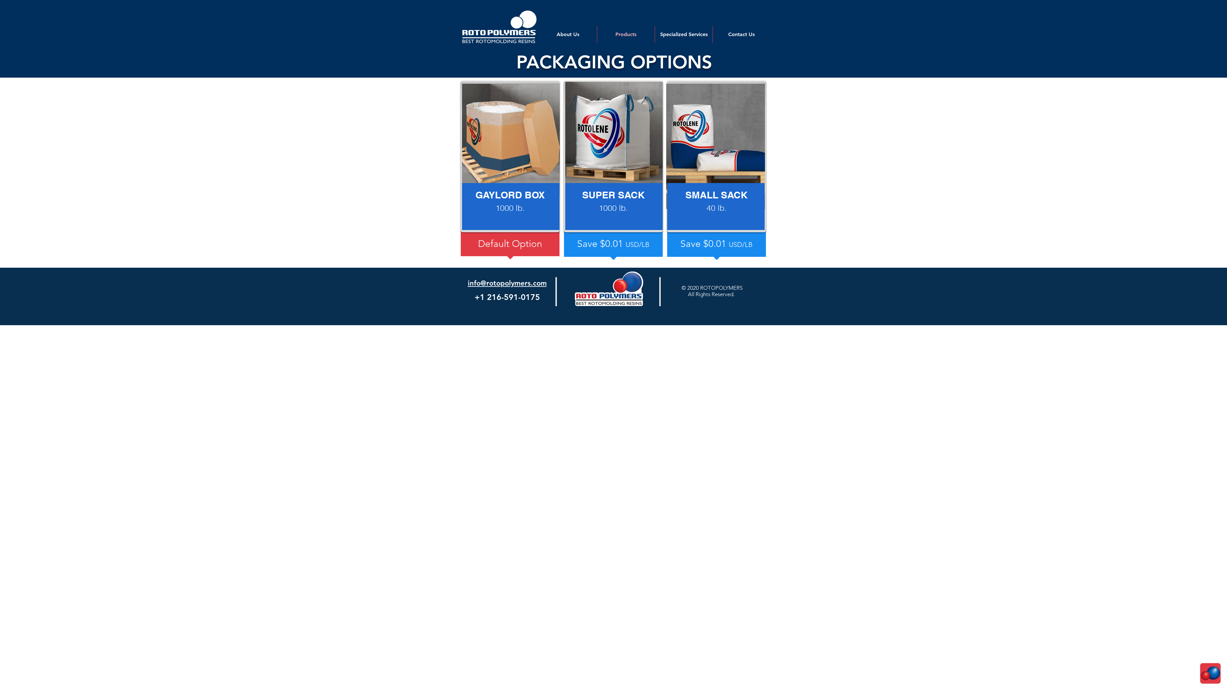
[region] (510, 156)
